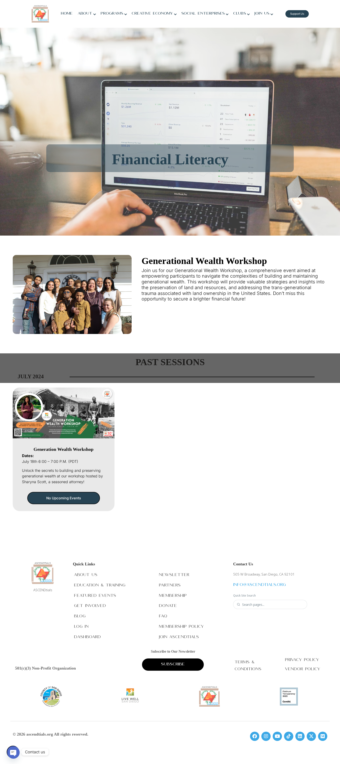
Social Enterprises (203, 13)
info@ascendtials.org (259, 585)
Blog (80, 616)
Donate (168, 606)
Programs (112, 13)
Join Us (261, 13)
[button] (63, 498)
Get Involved (90, 606)
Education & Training (99, 585)
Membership (173, 596)
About (85, 13)
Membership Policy (181, 627)
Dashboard (87, 637)
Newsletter (174, 575)
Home (67, 13)
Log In (81, 627)
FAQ (163, 616)
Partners (170, 585)
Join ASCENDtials (179, 637)
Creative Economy (152, 13)
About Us (85, 575)
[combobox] (273, 604)
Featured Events (95, 596)
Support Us (297, 13)
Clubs (239, 13)
